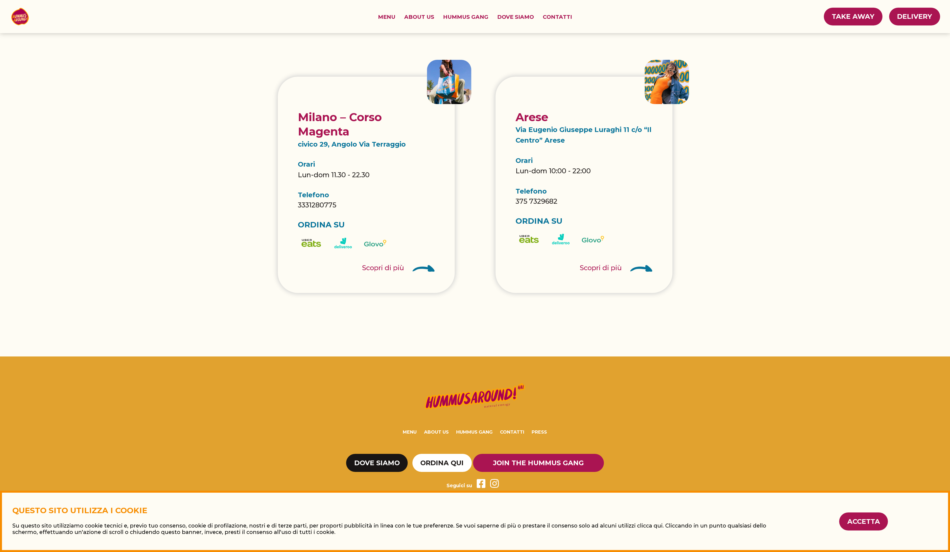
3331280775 (317, 205)
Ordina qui (442, 463)
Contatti (557, 17)
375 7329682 (536, 201)
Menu (386, 17)
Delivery (914, 16)
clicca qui (650, 525)
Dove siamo (515, 17)
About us (419, 17)
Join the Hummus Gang (538, 463)
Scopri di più (384, 268)
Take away (853, 16)
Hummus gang (465, 17)
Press (539, 432)
